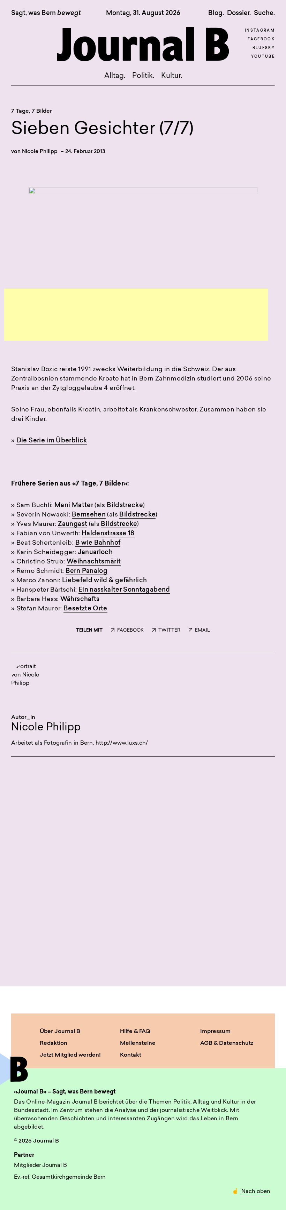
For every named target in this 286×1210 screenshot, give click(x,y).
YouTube (263, 57)
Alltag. (114, 76)
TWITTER (169, 630)
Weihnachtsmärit (94, 562)
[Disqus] (143, 868)
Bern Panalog (86, 571)
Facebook (261, 39)
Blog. (216, 13)
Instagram (260, 31)
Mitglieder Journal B (40, 1165)
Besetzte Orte (85, 609)
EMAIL (202, 630)
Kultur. (171, 76)
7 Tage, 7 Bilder (31, 111)
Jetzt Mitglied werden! (70, 1055)
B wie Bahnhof (98, 543)
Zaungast (72, 524)
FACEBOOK (130, 630)
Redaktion (53, 1043)
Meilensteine (138, 1043)
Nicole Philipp (40, 151)
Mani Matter (73, 506)
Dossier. (239, 13)
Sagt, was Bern (46, 13)
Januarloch (95, 553)
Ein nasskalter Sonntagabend (124, 590)
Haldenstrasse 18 (108, 534)
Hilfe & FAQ (135, 1031)
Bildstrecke (125, 506)
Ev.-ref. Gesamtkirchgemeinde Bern (60, 1177)
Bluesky (264, 48)
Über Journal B (60, 1031)
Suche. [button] (264, 13)
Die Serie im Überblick (51, 441)
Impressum (215, 1031)
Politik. (143, 76)
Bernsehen (89, 515)
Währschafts (80, 599)
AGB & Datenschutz (226, 1043)
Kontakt (130, 1055)
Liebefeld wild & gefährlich (104, 581)
